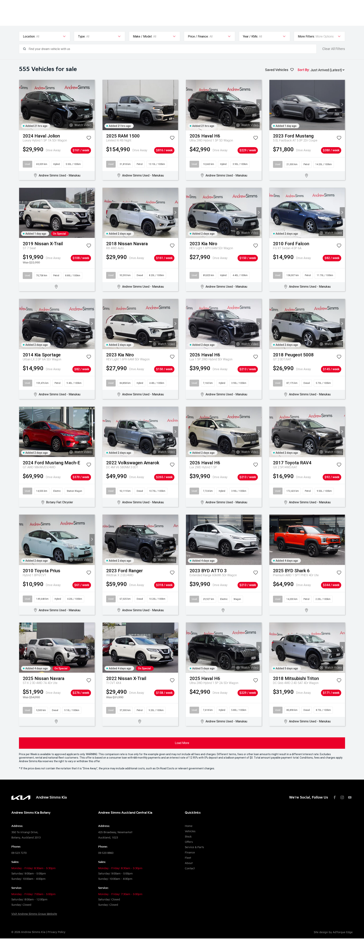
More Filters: (306, 36)
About (189, 863)
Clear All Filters (333, 49)
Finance (190, 852)
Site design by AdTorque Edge (333, 932)
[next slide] (92, 105)
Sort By (303, 70)
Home (188, 826)
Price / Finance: (198, 36)
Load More (182, 743)
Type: (81, 36)
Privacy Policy (56, 932)
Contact (190, 868)
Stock (188, 836)
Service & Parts (194, 847)
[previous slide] (21, 105)
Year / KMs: (250, 36)
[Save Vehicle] (88, 138)
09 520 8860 (105, 853)
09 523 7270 (19, 853)
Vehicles (190, 831)
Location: (29, 36)
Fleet (188, 857)
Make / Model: (142, 36)
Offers (189, 842)
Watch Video (83, 125)
